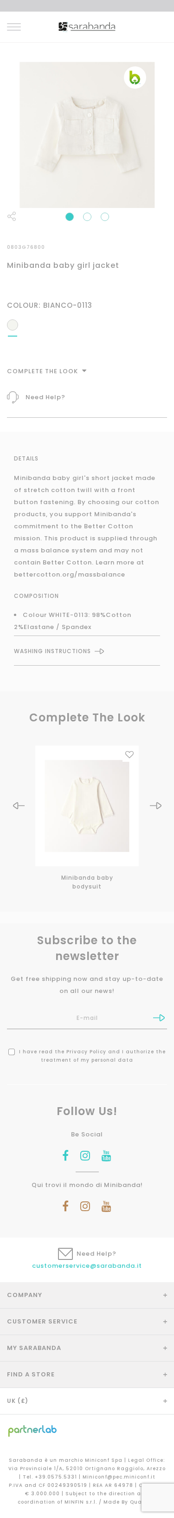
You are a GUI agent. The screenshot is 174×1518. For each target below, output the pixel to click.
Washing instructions (52, 651)
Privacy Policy (86, 1051)
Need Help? (45, 397)
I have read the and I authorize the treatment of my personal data (91, 1056)
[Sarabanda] (87, 26)
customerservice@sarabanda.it (87, 1265)
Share (11, 216)
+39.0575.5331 (57, 1476)
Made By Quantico (130, 1502)
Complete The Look (43, 371)
